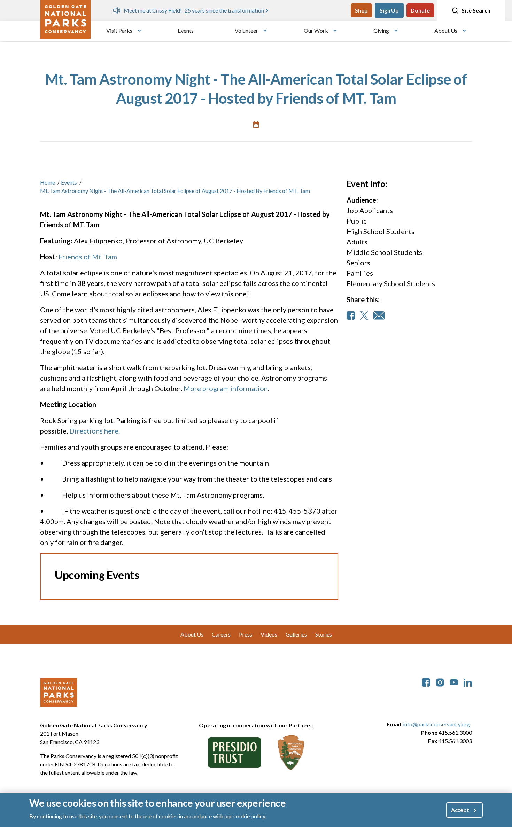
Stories (323, 634)
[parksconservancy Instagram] (440, 681)
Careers (221, 634)
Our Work (316, 30)
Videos (269, 634)
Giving (381, 30)
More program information (226, 388)
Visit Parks (119, 30)
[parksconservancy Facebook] (426, 681)
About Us (445, 30)
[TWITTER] (364, 315)
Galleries (296, 634)
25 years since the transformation (224, 10)
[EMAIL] (379, 315)
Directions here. (94, 431)
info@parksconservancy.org (436, 724)
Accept (460, 809)
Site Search (475, 10)
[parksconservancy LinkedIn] (468, 681)
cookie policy (249, 816)
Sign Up (389, 10)
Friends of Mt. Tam (88, 256)
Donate (420, 10)
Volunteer (246, 30)
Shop (361, 10)
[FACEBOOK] (351, 315)
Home (47, 182)
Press (245, 634)
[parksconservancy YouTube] (454, 681)
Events (186, 30)
